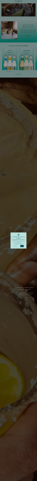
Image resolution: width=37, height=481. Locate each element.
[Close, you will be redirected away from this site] (25, 233)
